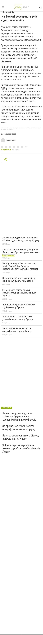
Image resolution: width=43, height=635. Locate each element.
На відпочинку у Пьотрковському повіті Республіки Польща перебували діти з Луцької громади (20, 266)
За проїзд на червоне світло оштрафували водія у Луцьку (17, 330)
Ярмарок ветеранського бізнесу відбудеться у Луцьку (18, 306)
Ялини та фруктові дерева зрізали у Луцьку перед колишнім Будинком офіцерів (19, 416)
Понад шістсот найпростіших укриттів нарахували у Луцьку (17, 318)
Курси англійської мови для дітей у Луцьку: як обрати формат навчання (21, 251)
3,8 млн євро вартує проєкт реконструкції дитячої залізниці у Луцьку (19, 293)
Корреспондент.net (8, 134)
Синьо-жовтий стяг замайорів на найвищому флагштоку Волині (19, 279)
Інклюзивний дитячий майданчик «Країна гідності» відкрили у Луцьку (20, 239)
